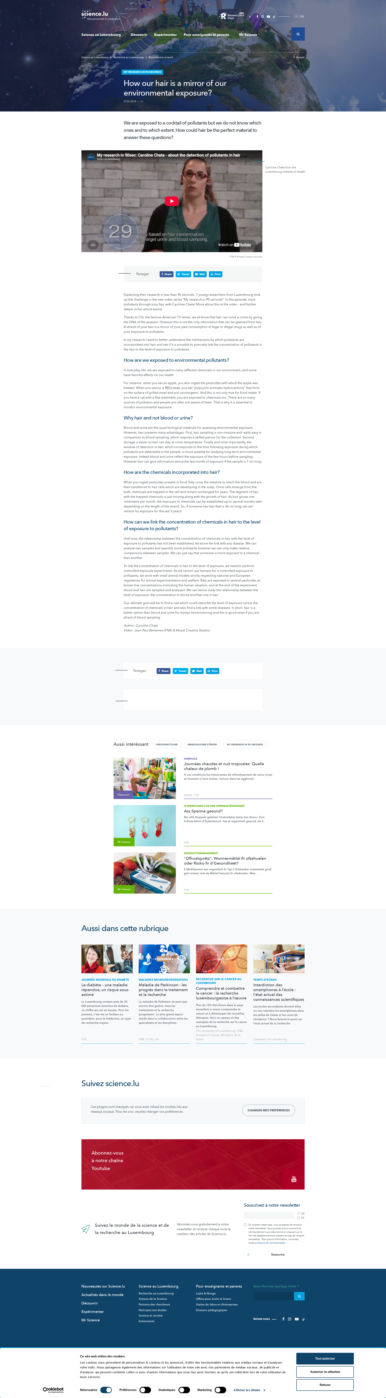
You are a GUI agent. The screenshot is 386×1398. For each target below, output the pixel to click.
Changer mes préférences (269, 1110)
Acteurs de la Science (153, 1299)
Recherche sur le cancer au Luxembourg (218, 981)
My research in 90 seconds (245, 744)
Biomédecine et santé (160, 57)
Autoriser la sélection (325, 1371)
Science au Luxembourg (101, 34)
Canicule (190, 759)
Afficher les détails (247, 1390)
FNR (196, 795)
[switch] (145, 1390)
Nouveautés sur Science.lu (103, 1286)
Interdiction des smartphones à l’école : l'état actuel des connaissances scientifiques (278, 992)
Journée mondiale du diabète (105, 980)
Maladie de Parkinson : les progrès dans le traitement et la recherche (163, 990)
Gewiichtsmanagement (201, 853)
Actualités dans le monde (102, 1294)
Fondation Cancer (207, 1035)
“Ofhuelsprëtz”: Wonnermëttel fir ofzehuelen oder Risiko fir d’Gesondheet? (225, 861)
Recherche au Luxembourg (128, 57)
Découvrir (139, 34)
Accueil (300, 57)
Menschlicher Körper (202, 744)
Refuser (325, 1385)
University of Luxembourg (218, 1031)
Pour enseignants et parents (206, 34)
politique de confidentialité (270, 1242)
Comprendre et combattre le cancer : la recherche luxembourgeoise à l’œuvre (221, 993)
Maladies (163, 980)
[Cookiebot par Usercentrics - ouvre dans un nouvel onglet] (53, 1390)
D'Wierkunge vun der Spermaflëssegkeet (214, 806)
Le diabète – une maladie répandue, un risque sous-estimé (105, 990)
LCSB (149, 1039)
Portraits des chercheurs (154, 1304)
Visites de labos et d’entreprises (217, 1304)
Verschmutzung (167, 744)
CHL (84, 1039)
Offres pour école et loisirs (213, 1299)
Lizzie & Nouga (206, 1293)
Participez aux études (152, 1310)
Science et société (150, 1316)
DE (296, 17)
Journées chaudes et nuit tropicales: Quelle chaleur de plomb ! (224, 766)
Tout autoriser (325, 1358)
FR (302, 17)
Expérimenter (165, 34)
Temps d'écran (264, 980)
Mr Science (248, 34)
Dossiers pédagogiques (211, 1310)
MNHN (188, 795)
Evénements (146, 1321)
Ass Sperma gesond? (203, 811)
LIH (141, 101)
